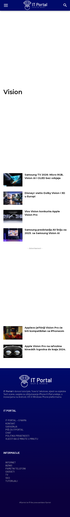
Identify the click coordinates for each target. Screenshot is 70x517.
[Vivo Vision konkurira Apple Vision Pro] (12, 216)
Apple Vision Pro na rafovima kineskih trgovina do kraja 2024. (45, 348)
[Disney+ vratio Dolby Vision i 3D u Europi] (12, 198)
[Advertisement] (35, 53)
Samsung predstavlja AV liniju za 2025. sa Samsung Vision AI (45, 231)
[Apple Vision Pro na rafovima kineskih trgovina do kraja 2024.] (12, 351)
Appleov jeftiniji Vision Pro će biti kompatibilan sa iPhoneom (44, 329)
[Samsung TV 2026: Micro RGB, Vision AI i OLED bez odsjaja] (12, 179)
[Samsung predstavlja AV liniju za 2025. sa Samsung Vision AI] (12, 235)
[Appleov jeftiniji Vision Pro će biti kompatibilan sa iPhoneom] (12, 332)
